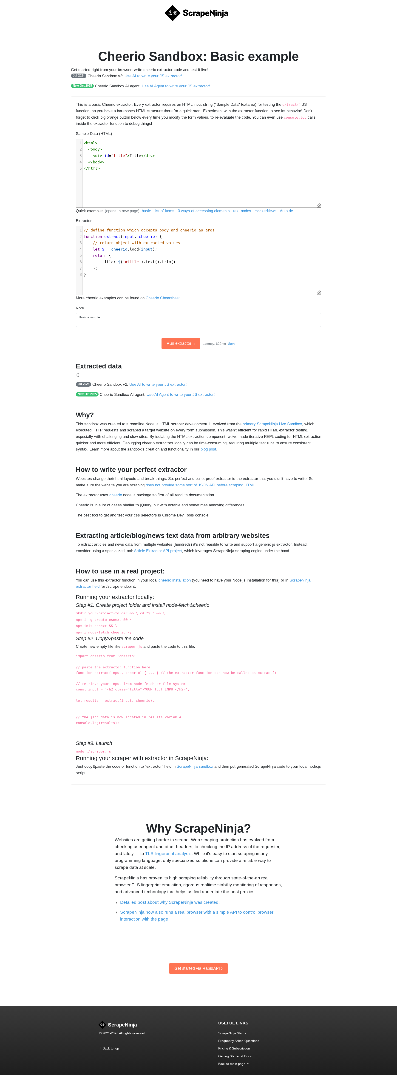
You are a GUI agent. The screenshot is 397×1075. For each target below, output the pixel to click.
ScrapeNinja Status (232, 1033)
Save (231, 343)
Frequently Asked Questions (238, 1041)
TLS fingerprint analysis (168, 853)
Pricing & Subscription (234, 1048)
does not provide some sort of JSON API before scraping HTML (200, 485)
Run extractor (180, 343)
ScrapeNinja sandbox (195, 766)
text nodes (242, 210)
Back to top (111, 1048)
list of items (164, 210)
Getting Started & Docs (235, 1056)
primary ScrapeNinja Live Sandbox (272, 424)
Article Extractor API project (158, 550)
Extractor (84, 220)
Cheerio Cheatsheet (163, 298)
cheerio (115, 495)
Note (80, 308)
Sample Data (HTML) (94, 133)
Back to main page (232, 1064)
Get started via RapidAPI (197, 968)
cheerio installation (175, 580)
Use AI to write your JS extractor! (153, 76)
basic (146, 210)
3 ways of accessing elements (204, 210)
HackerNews (266, 210)
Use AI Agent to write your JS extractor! (176, 86)
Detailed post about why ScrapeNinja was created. (170, 902)
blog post (208, 449)
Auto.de (286, 210)
